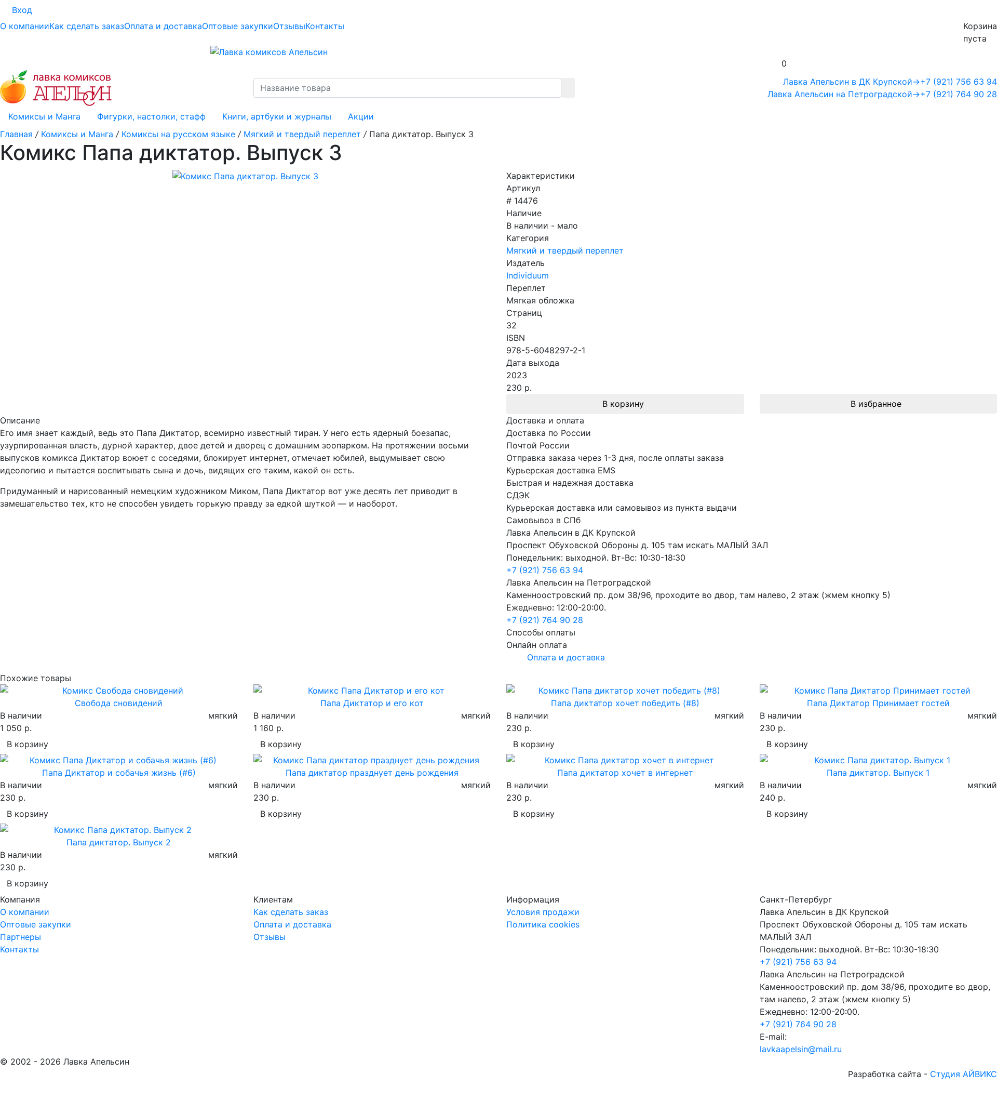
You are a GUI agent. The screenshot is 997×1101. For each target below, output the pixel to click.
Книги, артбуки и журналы (276, 116)
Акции (361, 116)
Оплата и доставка (163, 26)
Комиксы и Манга (44, 116)
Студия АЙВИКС (963, 1074)
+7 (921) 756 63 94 (958, 81)
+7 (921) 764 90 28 (958, 94)
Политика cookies (543, 924)
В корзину (623, 404)
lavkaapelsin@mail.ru (801, 1049)
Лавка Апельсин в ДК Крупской (851, 81)
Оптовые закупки (237, 26)
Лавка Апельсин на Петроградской (843, 94)
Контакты (324, 26)
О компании (24, 26)
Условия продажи (543, 912)
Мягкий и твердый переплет (565, 250)
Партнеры (20, 937)
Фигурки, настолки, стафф (151, 116)
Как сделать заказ (86, 26)
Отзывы (289, 26)
